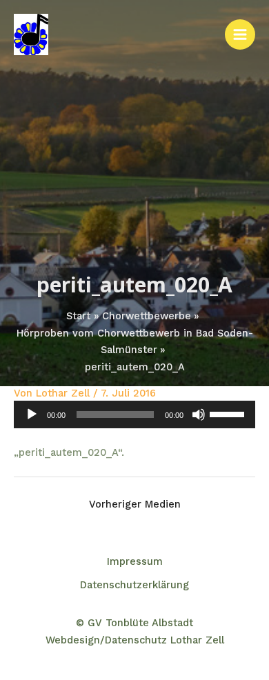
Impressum (135, 561)
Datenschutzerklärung (134, 585)
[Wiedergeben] (32, 414)
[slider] (229, 413)
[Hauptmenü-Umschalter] (240, 34)
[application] (134, 414)
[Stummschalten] (199, 414)
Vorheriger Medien (135, 504)
